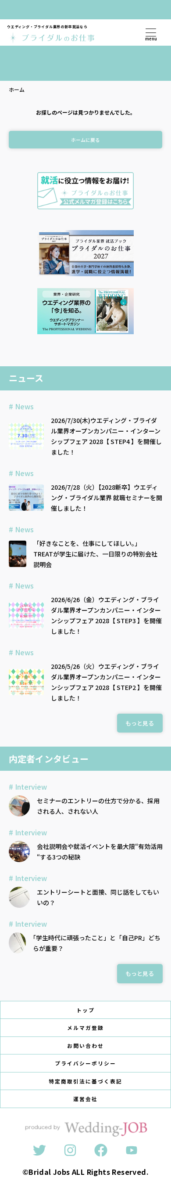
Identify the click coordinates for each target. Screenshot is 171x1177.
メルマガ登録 (85, 1027)
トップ (85, 1010)
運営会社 (85, 1098)
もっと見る (139, 723)
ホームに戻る (85, 139)
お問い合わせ (85, 1045)
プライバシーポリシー (85, 1063)
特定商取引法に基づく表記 (85, 1081)
